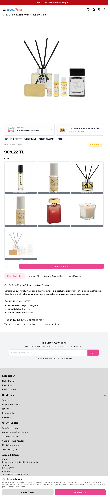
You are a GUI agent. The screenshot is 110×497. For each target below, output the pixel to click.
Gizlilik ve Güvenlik (10, 436)
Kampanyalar (8, 413)
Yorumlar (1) (33, 276)
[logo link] (18, 9)
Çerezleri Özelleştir (28, 492)
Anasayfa (6, 417)
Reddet (46, 485)
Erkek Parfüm (8, 385)
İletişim (5, 409)
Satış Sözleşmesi (10, 428)
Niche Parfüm (8, 381)
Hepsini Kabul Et (80, 492)
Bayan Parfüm (9, 389)
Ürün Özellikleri (14, 276)
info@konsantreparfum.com (15, 474)
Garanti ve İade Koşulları (13, 441)
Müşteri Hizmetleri (11, 404)
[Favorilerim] (88, 9)
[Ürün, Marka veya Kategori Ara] (93, 9)
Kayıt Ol (93, 352)
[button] (20, 177)
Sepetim (6, 400)
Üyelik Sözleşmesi (10, 445)
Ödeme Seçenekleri (53, 276)
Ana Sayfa (6, 15)
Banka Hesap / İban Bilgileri (15, 432)
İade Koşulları (75, 276)
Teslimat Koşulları (10, 449)
